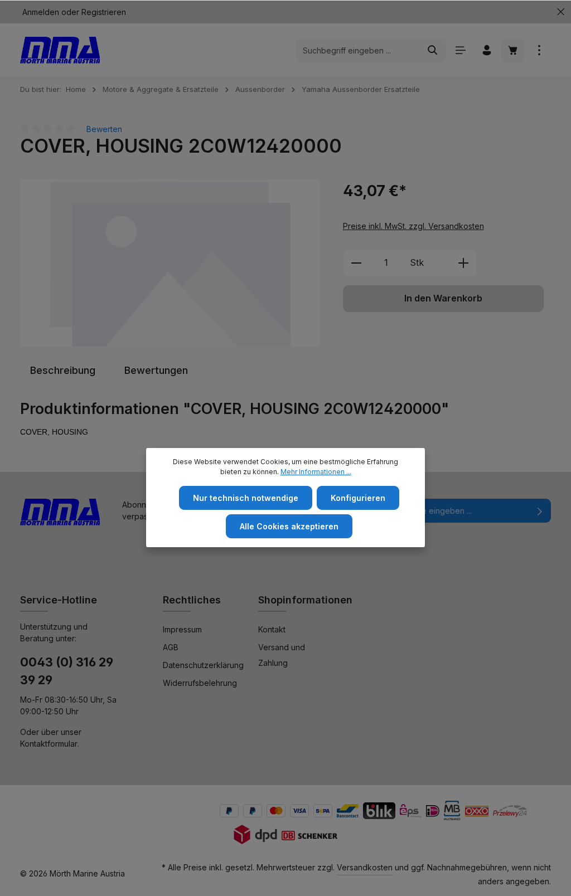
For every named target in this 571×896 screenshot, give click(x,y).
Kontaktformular (49, 743)
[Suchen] (433, 50)
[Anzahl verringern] (356, 263)
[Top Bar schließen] (561, 12)
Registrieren (103, 12)
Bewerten (104, 129)
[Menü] (460, 50)
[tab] (62, 370)
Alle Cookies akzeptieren (289, 526)
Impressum (182, 629)
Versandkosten (365, 867)
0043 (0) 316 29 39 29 (66, 671)
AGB (170, 647)
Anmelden (40, 12)
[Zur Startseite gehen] (60, 50)
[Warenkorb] (513, 50)
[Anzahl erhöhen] (464, 263)
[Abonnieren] (540, 511)
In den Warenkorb (443, 298)
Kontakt (272, 629)
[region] (170, 263)
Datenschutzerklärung (203, 665)
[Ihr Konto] (487, 50)
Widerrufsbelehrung (200, 683)
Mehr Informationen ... (315, 472)
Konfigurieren (358, 498)
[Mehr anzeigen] (539, 50)
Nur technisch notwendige (245, 498)
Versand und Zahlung (281, 655)
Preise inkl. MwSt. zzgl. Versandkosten (413, 226)
